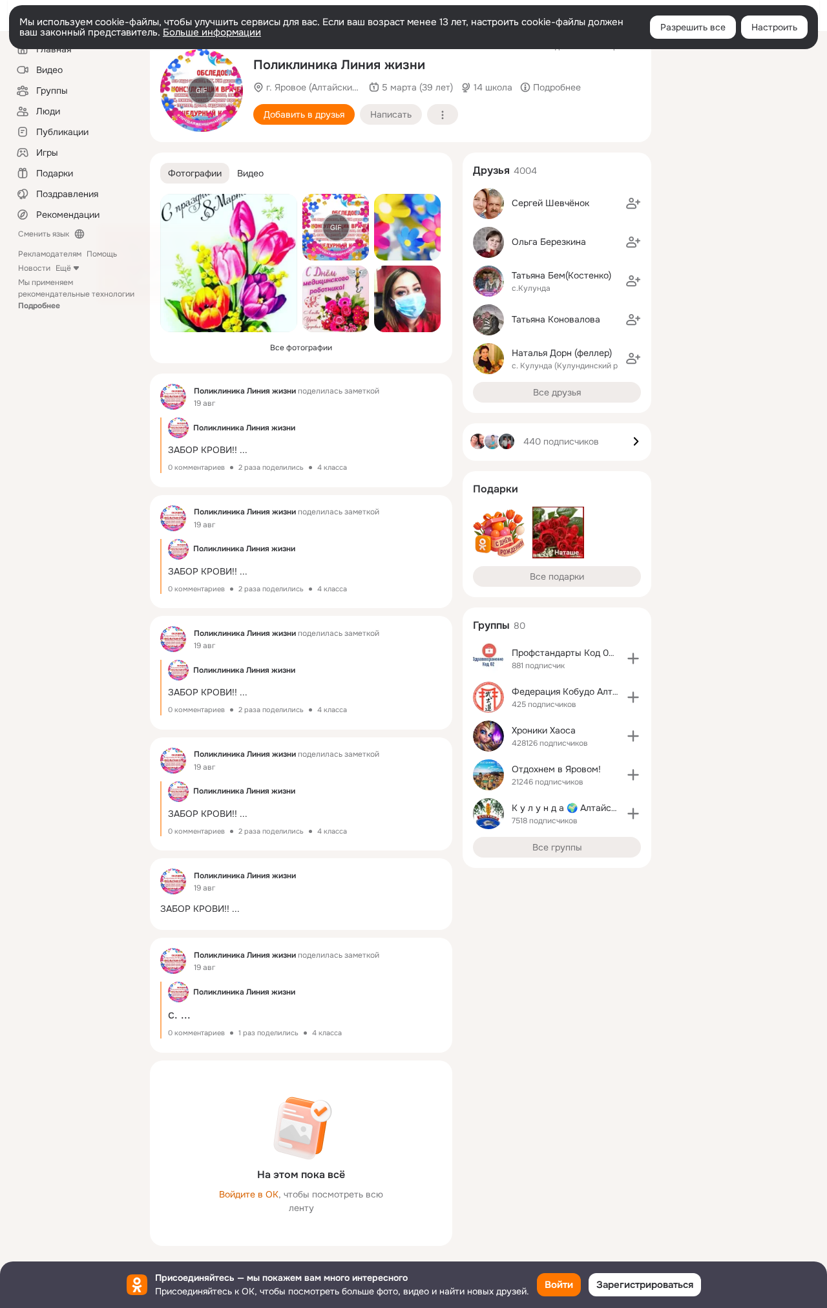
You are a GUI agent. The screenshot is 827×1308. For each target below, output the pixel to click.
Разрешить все (693, 27)
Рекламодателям (49, 254)
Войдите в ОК (248, 1194)
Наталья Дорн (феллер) (562, 353)
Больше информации (212, 32)
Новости (34, 268)
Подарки (495, 489)
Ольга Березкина (549, 242)
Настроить (774, 27)
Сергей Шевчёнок (550, 203)
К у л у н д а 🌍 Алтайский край (580, 808)
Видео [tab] (250, 173)
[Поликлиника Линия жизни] (173, 397)
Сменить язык (43, 234)
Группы (491, 625)
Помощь (102, 254)
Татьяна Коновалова (556, 319)
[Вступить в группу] (633, 658)
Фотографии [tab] (195, 173)
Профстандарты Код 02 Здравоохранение (603, 653)
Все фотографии (301, 348)
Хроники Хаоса (544, 730)
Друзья (491, 170)
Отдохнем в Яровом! (556, 769)
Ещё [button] (63, 268)
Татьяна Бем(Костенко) (561, 275)
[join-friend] (633, 203)
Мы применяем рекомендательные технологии (76, 294)
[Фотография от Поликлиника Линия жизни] (228, 263)
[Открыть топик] (301, 445)
